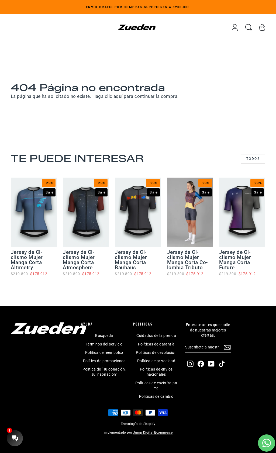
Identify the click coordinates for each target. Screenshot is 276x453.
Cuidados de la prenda (156, 335)
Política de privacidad (156, 361)
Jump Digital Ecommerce (152, 432)
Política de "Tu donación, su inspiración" (104, 372)
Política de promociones (104, 361)
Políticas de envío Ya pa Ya (156, 385)
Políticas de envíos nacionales (156, 372)
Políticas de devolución (156, 352)
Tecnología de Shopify (138, 424)
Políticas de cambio (156, 396)
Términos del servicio (104, 344)
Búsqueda (104, 335)
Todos (253, 159)
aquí (118, 96)
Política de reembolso (104, 352)
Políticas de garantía (156, 344)
